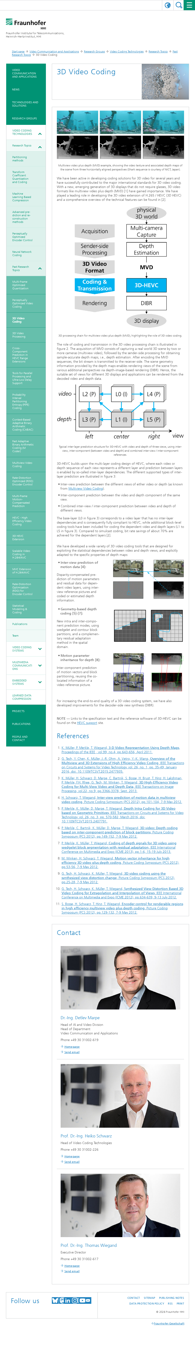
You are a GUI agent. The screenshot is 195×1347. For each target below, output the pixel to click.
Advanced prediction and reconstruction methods (21, 217)
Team (15, 635)
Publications (19, 624)
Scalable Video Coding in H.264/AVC (21, 554)
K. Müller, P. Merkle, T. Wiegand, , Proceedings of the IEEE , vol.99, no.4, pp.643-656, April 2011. (121, 750)
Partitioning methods (19, 158)
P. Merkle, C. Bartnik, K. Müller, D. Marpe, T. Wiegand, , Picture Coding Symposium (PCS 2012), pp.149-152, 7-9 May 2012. (120, 832)
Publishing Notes (171, 1298)
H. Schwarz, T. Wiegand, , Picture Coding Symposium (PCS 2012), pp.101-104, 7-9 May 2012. (122, 800)
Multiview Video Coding (22, 464)
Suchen (179, 5)
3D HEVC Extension (18, 537)
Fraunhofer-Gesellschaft (169, 1323)
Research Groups (94, 51)
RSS (170, 1303)
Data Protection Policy (146, 1303)
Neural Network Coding (22, 253)
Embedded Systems (19, 682)
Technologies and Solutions (25, 104)
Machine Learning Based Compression (21, 197)
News (16, 89)
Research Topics (158, 51)
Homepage (72, 1046)
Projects (18, 711)
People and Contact (20, 738)
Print (180, 1303)
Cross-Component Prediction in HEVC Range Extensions (20, 355)
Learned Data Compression (21, 697)
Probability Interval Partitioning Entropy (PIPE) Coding (20, 401)
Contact (133, 1298)
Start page (18, 51)
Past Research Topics (20, 268)
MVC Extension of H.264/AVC (21, 571)
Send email (72, 1052)
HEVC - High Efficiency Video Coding (22, 521)
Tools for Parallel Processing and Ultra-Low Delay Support (22, 378)
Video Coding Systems (22, 649)
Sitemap (149, 1298)
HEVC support (87, 723)
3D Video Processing (18, 335)
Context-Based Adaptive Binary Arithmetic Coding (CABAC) (22, 424)
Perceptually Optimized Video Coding (22, 303)
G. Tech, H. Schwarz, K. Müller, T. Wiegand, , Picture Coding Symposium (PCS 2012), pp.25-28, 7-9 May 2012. (118, 878)
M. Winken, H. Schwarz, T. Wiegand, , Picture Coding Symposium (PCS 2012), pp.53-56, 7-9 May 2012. (120, 862)
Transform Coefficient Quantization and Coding (20, 177)
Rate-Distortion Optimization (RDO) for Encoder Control (22, 589)
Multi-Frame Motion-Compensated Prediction (21, 501)
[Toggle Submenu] (40, 134)
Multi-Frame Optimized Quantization (20, 285)
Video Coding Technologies (127, 51)
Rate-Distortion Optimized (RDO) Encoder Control (22, 481)
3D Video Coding (18, 320)
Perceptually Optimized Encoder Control (22, 237)
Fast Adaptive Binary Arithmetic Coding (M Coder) (23, 446)
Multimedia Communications (22, 666)
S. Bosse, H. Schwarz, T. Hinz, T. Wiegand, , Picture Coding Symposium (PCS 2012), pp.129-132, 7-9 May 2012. (122, 908)
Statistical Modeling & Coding (19, 609)
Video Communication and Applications (54, 51)
